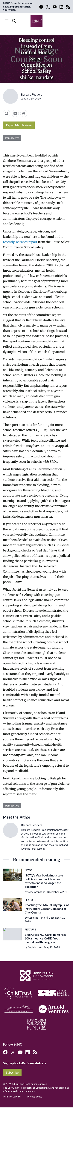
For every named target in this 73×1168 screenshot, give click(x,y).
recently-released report (20, 242)
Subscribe (12, 1072)
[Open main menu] (6, 20)
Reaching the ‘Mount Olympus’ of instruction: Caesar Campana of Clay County (47, 908)
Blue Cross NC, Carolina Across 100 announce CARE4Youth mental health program (45, 938)
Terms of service (12, 1096)
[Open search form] (14, 20)
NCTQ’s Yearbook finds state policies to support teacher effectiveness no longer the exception (44, 880)
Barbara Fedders (31, 94)
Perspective (12, 137)
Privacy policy (34, 1096)
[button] (15, 113)
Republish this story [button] (19, 125)
